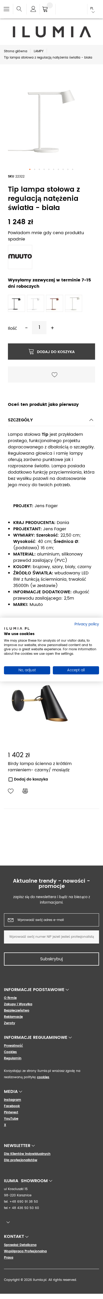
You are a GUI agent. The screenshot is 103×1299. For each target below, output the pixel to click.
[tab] (51, 421)
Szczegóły (20, 420)
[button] (30, 170)
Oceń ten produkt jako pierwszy (43, 404)
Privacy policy (86, 624)
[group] (51, 829)
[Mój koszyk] (47, 10)
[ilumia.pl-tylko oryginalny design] (51, 32)
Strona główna (15, 51)
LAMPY (39, 51)
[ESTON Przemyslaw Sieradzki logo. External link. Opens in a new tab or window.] (17, 629)
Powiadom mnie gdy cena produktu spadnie (46, 236)
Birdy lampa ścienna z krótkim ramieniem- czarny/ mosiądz (40, 766)
